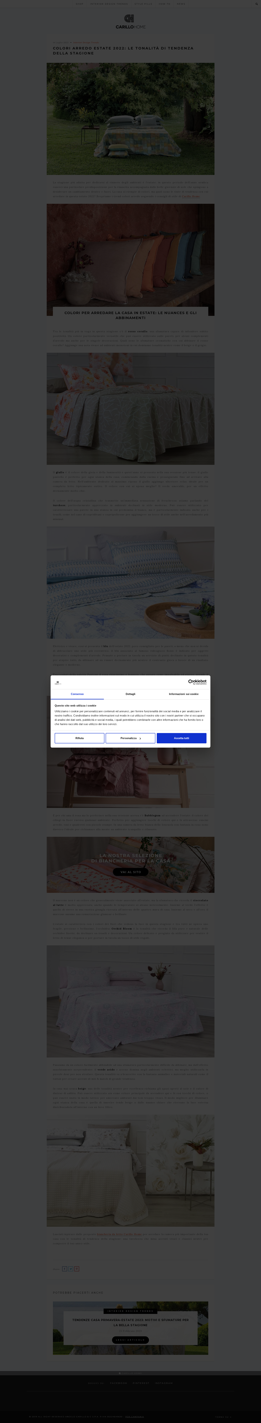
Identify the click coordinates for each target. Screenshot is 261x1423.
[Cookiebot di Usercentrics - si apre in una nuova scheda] (190, 682)
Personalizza (129, 738)
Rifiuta (79, 738)
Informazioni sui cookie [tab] (183, 693)
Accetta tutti (181, 738)
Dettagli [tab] (130, 693)
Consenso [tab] (77, 693)
